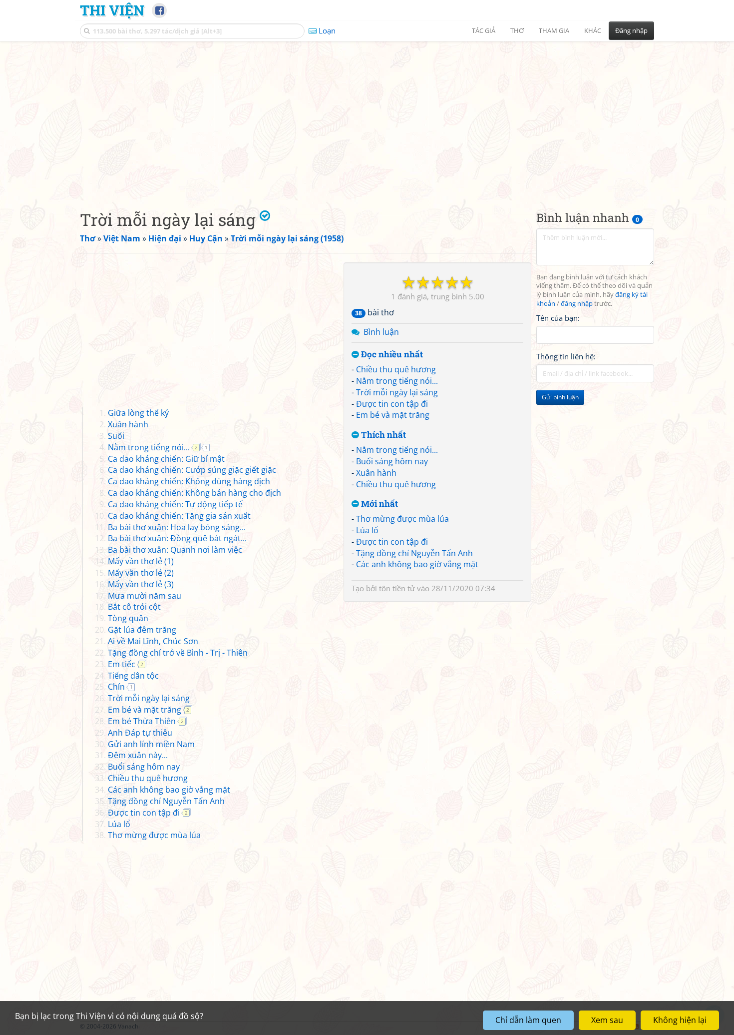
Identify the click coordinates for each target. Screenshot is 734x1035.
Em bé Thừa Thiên (142, 721)
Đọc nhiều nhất (391, 354)
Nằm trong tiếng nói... (397, 380)
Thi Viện (112, 9)
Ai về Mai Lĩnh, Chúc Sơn (153, 641)
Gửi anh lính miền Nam (151, 744)
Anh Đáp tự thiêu (140, 732)
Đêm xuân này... (138, 755)
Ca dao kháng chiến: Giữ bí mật (166, 458)
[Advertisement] (367, 117)
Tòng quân (128, 618)
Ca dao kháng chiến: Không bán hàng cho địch (194, 492)
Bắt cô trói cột (134, 606)
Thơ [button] (517, 30)
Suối (116, 435)
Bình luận (381, 331)
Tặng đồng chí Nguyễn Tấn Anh (414, 553)
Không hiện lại (680, 1020)
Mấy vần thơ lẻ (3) (141, 584)
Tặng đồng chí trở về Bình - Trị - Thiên (178, 652)
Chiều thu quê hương (396, 369)
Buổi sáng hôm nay (392, 461)
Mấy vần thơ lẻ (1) (141, 561)
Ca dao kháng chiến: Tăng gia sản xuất (179, 515)
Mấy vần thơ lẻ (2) (141, 572)
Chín (116, 686)
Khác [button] (592, 30)
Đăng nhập (631, 30)
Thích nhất (382, 435)
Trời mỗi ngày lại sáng (397, 392)
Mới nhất (378, 504)
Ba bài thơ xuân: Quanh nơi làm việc (175, 549)
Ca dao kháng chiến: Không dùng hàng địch (189, 481)
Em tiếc (121, 664)
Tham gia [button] (554, 30)
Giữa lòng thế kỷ (138, 412)
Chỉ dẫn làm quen (528, 1020)
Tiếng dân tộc (133, 675)
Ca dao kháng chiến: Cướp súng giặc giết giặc (192, 469)
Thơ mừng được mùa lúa (402, 518)
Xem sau (607, 1020)
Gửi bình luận (560, 397)
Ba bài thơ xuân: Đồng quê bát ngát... (177, 538)
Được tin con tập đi (392, 403)
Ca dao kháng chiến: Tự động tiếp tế (175, 504)
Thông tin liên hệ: (566, 357)
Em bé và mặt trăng (392, 414)
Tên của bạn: (558, 318)
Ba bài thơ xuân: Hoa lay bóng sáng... (177, 527)
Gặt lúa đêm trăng (142, 629)
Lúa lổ (367, 530)
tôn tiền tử (397, 588)
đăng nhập (577, 304)
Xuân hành (376, 472)
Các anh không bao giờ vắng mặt (417, 564)
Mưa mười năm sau (144, 595)
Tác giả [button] (483, 30)
